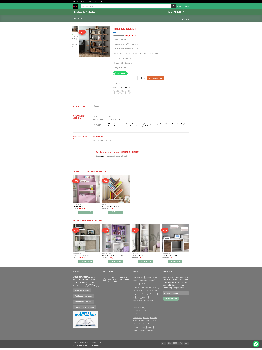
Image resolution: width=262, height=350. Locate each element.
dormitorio (136, 284)
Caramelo (175, 124)
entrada (143, 284)
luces (138, 297)
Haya (157, 124)
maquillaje (145, 297)
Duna (153, 124)
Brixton (110, 126)
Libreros (80, 18)
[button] (182, 6)
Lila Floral (133, 126)
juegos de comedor (151, 294)
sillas (134, 324)
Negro (128, 126)
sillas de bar (141, 324)
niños (150, 314)
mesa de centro (137, 300)
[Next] (106, 41)
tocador (143, 327)
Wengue (116, 126)
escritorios (136, 287)
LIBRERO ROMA (137, 256)
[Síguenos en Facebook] (86, 285)
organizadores (137, 317)
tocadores (150, 327)
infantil (156, 290)
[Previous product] (187, 18)
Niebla (123, 124)
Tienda (82, 1)
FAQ (102, 1)
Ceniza (186, 124)
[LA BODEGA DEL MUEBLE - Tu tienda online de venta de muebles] (75, 6)
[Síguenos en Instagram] (90, 285)
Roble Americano (137, 124)
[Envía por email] (122, 92)
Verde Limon (149, 126)
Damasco (147, 124)
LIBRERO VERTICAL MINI (110, 206)
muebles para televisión (140, 314)
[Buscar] (173, 6)
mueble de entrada (138, 307)
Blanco (110, 124)
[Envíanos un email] (93, 285)
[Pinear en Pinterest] (125, 92)
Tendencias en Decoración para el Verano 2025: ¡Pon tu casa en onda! (118, 280)
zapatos (135, 334)
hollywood (150, 290)
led (134, 297)
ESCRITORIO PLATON (169, 256)
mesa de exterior (149, 300)
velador (135, 330)
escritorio (150, 284)
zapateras (142, 330)
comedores (143, 280)
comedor (135, 280)
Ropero (135, 320)
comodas (151, 280)
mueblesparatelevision (139, 310)
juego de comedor (138, 294)
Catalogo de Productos (84, 12)
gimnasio (142, 290)
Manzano (128, 124)
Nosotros (75, 1)
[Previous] (82, 41)
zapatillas (150, 330)
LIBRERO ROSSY (78, 206)
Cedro (162, 124)
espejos (155, 287)
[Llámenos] (97, 285)
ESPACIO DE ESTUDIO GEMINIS (113, 256)
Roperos (141, 320)
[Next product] (183, 18)
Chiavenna (167, 124)
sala (147, 320)
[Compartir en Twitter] (118, 92)
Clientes (89, 1)
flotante (135, 290)
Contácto (96, 1)
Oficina (74, 18)
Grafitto (122, 126)
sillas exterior (151, 324)
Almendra (116, 124)
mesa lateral (136, 304)
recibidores (153, 317)
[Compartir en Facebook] (114, 92)
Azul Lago (140, 126)
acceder (104, 156)
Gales (181, 124)
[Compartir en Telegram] (129, 92)
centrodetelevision (138, 277)
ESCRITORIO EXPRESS (81, 256)
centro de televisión (151, 277)
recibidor (145, 317)
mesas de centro (147, 304)
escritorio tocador (146, 287)
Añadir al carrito (156, 78)
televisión (136, 327)
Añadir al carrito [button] (87, 212)
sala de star (154, 320)
